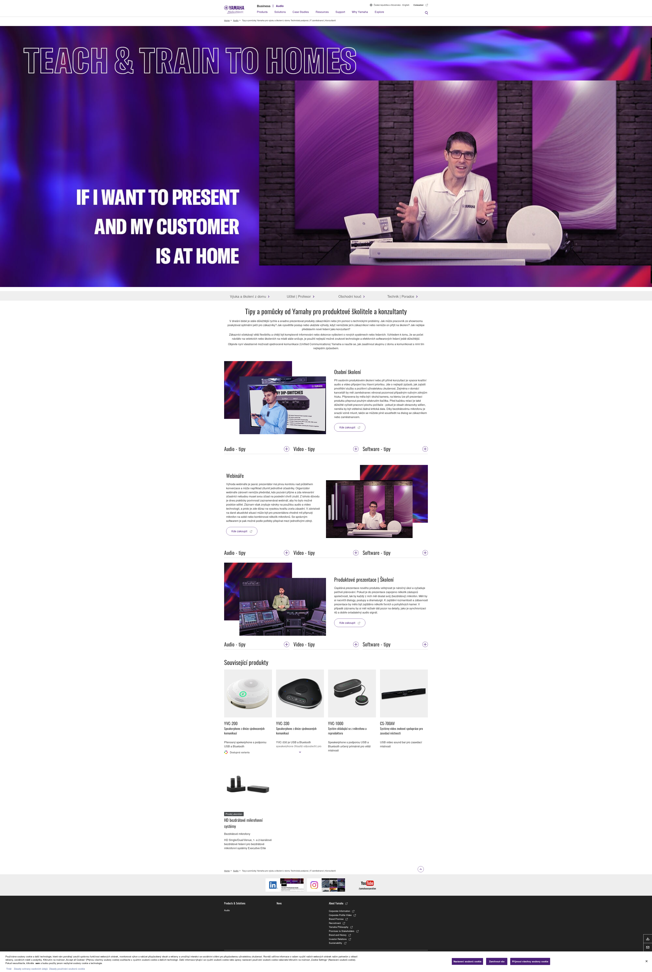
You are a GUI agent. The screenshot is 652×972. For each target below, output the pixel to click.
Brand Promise (336, 919)
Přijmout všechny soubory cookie (530, 961)
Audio (280, 6)
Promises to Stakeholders (341, 931)
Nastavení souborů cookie (467, 961)
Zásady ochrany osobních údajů (31, 968)
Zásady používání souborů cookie (67, 968)
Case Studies (301, 12)
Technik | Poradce (400, 296)
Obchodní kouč (349, 296)
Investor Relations (338, 939)
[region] (326, 961)
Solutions (280, 12)
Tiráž (9, 968)
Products (262, 12)
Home (227, 20)
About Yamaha (336, 903)
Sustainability (335, 942)
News (279, 903)
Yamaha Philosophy (338, 926)
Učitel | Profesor (299, 296)
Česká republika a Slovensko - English (391, 4)
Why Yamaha (360, 12)
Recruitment (335, 923)
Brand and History (338, 934)
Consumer (418, 4)
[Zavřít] (646, 961)
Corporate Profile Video (340, 915)
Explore (379, 12)
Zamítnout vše (496, 961)
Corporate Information (339, 911)
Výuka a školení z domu (248, 296)
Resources (322, 12)
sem (37, 963)
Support (340, 12)
